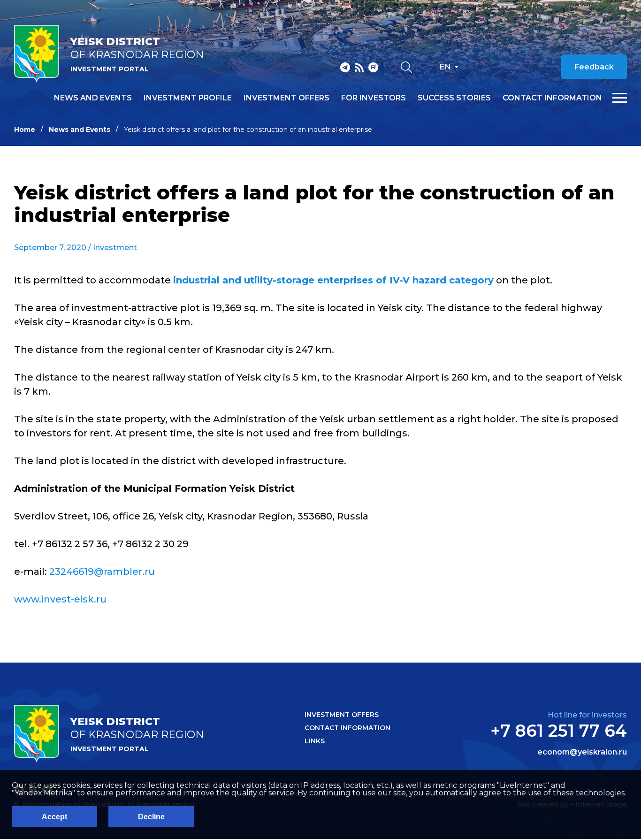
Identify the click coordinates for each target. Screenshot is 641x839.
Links (315, 741)
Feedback (594, 66)
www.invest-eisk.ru (60, 599)
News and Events (79, 129)
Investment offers (286, 98)
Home (24, 129)
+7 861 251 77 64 (558, 730)
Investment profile (188, 98)
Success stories (454, 98)
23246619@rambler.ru (102, 571)
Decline (151, 817)
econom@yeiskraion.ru (582, 752)
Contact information (552, 98)
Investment (115, 247)
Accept (54, 817)
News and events (93, 98)
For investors (373, 98)
